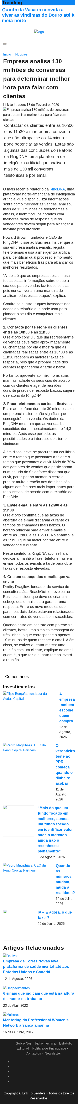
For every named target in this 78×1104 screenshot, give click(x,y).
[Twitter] (13, 1071)
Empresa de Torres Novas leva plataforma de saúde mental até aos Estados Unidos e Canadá (36, 966)
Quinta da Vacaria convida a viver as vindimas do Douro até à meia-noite (38, 15)
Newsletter (53, 1053)
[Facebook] (13, 1061)
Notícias (21, 54)
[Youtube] (13, 1081)
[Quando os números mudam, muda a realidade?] (27, 868)
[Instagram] (13, 1076)
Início (7, 54)
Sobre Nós (24, 1043)
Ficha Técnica (45, 1043)
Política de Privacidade (49, 1048)
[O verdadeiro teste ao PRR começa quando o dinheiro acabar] (27, 748)
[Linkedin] (13, 1066)
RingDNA (57, 189)
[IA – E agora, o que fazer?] (18, 925)
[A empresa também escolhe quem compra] (29, 696)
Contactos (33, 1053)
